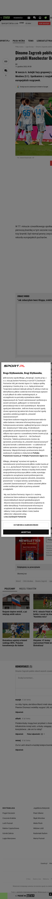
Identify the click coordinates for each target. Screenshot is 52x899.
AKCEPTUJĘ (26, 532)
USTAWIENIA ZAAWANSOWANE (26, 525)
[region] (26, 449)
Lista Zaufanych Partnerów (15, 517)
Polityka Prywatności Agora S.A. (35, 456)
